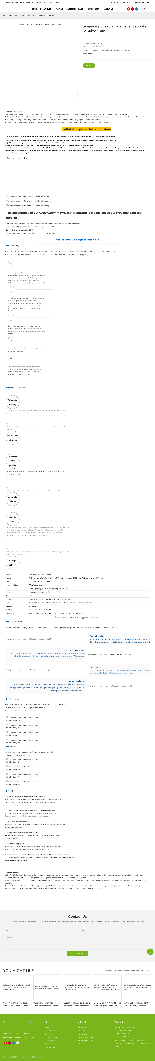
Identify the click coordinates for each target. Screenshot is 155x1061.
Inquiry (88, 65)
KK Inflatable (8, 16)
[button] (114, 9)
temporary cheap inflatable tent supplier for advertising (35, 16)
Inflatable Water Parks (131, 971)
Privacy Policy (47, 1057)
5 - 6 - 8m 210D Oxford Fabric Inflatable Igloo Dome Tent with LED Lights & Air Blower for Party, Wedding (107, 1004)
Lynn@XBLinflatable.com (123, 2)
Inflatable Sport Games (114, 971)
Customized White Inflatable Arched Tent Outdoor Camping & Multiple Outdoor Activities (17, 1004)
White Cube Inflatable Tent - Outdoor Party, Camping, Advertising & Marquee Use (136, 1004)
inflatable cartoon (83, 117)
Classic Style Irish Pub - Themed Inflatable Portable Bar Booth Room (45, 1004)
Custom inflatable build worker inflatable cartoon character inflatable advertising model (77, 1004)
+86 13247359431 (142, 2)
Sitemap (36, 1057)
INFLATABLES (146, 971)
